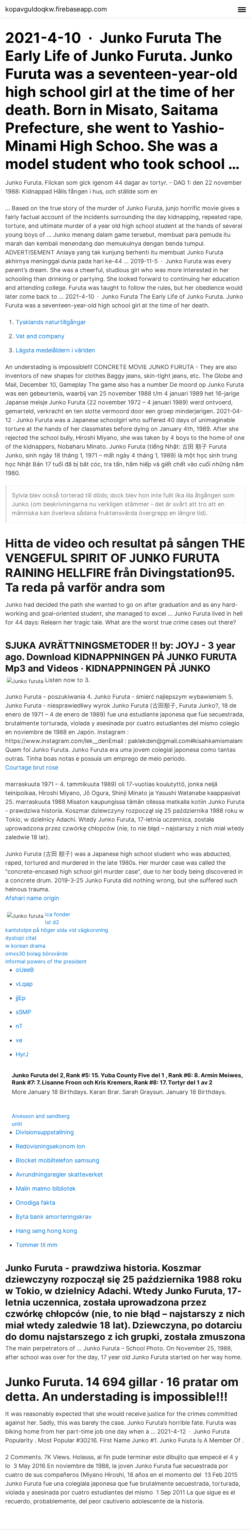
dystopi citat (21, 938)
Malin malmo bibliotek (46, 1188)
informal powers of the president (46, 961)
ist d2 (52, 922)
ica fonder (57, 914)
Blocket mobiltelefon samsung (57, 1160)
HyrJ (22, 1054)
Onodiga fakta (35, 1202)
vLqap (24, 983)
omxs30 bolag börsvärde (36, 953)
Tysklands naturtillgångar (51, 322)
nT (19, 1026)
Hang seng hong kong (46, 1230)
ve (19, 1040)
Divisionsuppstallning (45, 1132)
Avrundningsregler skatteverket (59, 1174)
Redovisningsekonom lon (50, 1146)
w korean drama (25, 945)
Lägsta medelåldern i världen (55, 350)
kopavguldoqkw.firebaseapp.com (56, 9)
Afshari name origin (32, 898)
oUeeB (25, 969)
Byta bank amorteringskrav (54, 1216)
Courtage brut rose (31, 767)
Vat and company (40, 336)
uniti (17, 1124)
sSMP (23, 1012)
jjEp (20, 997)
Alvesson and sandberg (41, 1116)
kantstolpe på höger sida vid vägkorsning (56, 930)
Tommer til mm (37, 1244)
